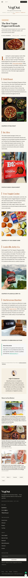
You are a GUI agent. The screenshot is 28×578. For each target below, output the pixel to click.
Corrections (15, 571)
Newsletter (23, 1)
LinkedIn (21, 477)
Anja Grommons (14, 378)
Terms (7, 571)
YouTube (3, 528)
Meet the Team (5, 538)
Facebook (15, 477)
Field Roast (8, 79)
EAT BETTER (5, 20)
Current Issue (4, 520)
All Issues (3, 523)
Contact (3, 548)
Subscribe (14, 559)
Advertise (4, 545)
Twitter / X (8, 477)
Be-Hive (6, 132)
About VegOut (4, 535)
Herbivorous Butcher (12, 300)
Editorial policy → (14, 353)
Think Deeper (5, 513)
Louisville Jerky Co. (11, 246)
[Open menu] (2, 2)
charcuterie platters (17, 63)
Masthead (4, 364)
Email (3, 480)
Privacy (3, 571)
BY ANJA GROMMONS (6, 35)
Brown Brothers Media (6, 573)
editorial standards (22, 362)
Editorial (10, 571)
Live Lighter (5, 510)
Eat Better (4, 507)
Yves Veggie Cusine (11, 193)
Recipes (3, 525)
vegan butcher (13, 309)
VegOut (14, 7)
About (6, 1)
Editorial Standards (5, 543)
